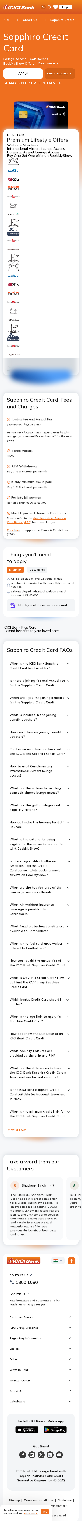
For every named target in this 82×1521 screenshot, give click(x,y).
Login (66, 7)
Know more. (31, 1513)
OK (45, 1511)
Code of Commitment (52, 1505)
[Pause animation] (8, 371)
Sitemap (14, 1500)
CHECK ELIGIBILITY (59, 73)
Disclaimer (65, 1500)
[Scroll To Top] (71, 1260)
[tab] (15, 570)
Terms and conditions (39, 1500)
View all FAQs (17, 1129)
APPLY (23, 74)
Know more (46, 63)
